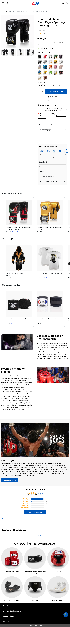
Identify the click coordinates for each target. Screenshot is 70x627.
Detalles (42, 167)
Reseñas (42, 172)
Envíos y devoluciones (47, 125)
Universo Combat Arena (12, 611)
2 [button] (32, 524)
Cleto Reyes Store (9, 480)
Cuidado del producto (47, 176)
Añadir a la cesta (56, 91)
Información (7, 621)
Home (5, 11)
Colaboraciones (8, 616)
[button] (32, 52)
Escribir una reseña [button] (35, 512)
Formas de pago (45, 130)
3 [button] (35, 524)
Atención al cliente (10, 606)
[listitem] (19, 216)
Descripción (43, 162)
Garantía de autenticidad (48, 181)
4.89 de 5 (40, 493)
